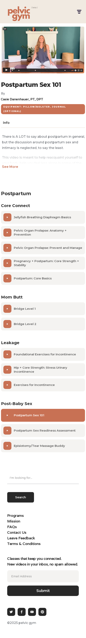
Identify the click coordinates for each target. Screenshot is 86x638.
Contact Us (16, 532)
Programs (15, 515)
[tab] (6, 122)
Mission (13, 521)
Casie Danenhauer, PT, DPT (22, 99)
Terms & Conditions (24, 543)
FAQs (12, 526)
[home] (15, 11)
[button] (79, 12)
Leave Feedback (21, 538)
